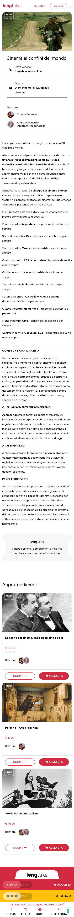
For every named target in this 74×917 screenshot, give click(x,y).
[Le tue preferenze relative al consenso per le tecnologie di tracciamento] (68, 911)
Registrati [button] (40, 6)
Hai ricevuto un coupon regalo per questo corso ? (37, 904)
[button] (37, 884)
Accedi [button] (58, 6)
